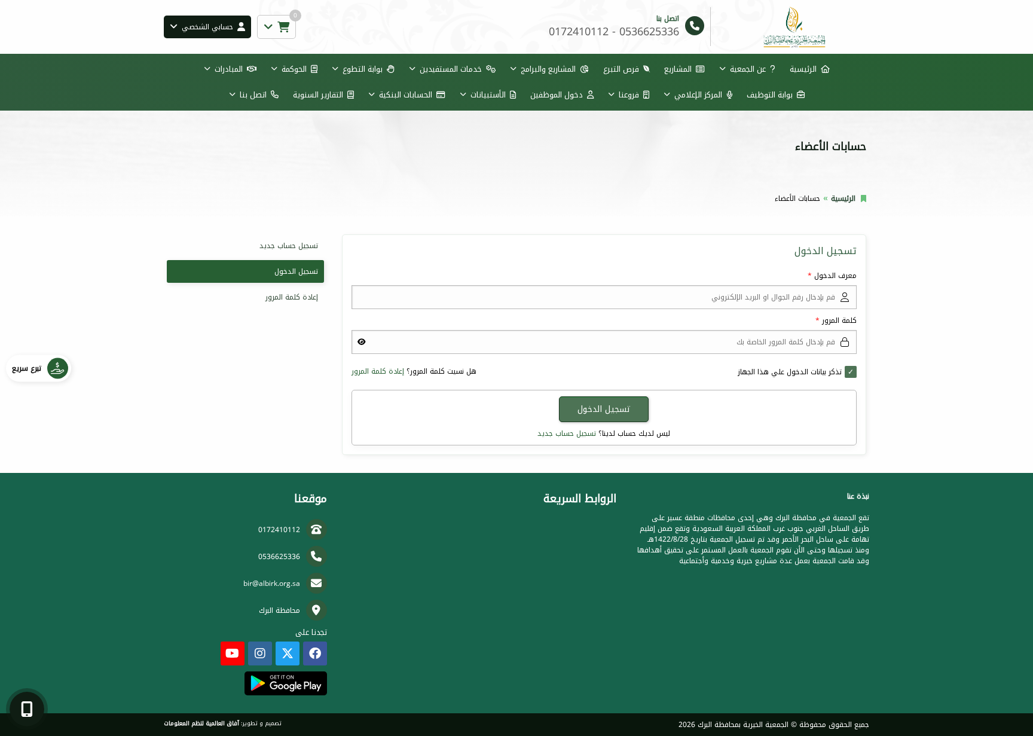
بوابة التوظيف (770, 94)
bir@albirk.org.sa (271, 583)
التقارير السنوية (318, 94)
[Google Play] (285, 683)
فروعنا (629, 94)
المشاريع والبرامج (548, 69)
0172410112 (279, 529)
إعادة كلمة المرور (378, 371)
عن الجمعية (748, 69)
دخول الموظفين (556, 94)
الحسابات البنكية (405, 94)
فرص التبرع (621, 69)
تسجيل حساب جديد (566, 433)
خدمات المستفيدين (451, 69)
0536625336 (279, 556)
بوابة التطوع (363, 69)
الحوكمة (294, 69)
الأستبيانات (488, 94)
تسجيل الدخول (296, 271)
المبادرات (229, 69)
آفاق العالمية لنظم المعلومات (201, 723)
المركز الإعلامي (698, 94)
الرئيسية (803, 69)
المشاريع (678, 69)
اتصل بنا (253, 94)
